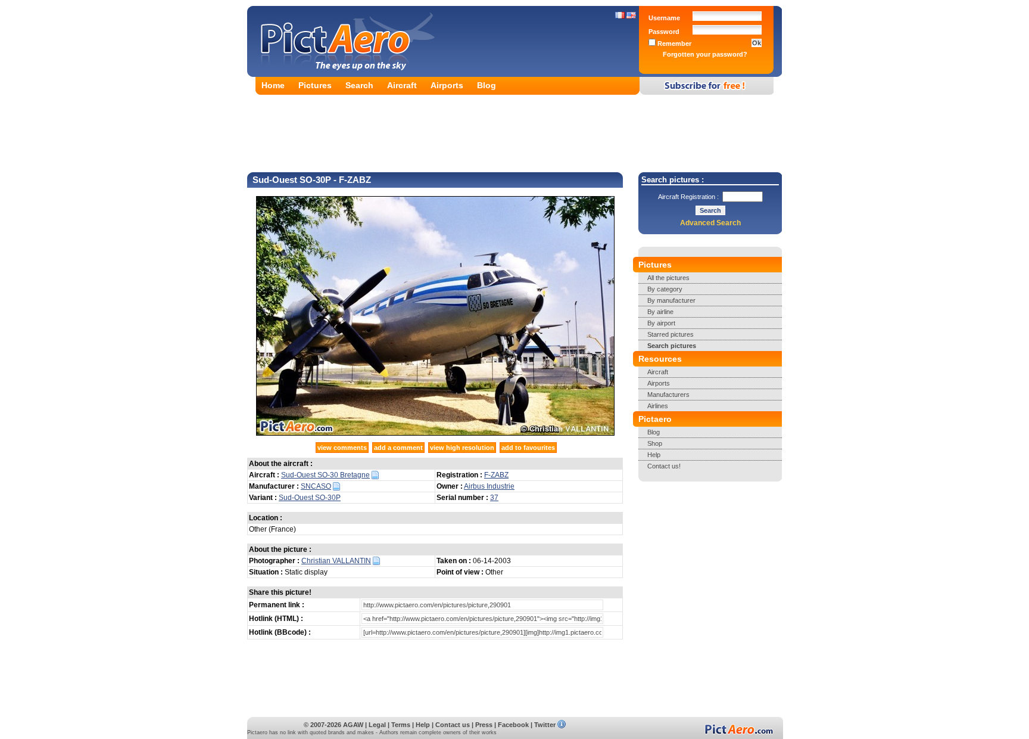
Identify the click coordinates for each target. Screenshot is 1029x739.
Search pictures (671, 345)
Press (483, 724)
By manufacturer (671, 300)
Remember (673, 43)
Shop (654, 443)
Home (273, 85)
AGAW (353, 724)
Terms (400, 724)
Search (359, 85)
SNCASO (316, 486)
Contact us (452, 724)
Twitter (545, 724)
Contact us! (664, 466)
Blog (486, 85)
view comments (342, 447)
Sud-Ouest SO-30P (310, 497)
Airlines (657, 405)
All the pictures (668, 277)
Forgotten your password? (705, 54)
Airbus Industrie (489, 486)
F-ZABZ (496, 475)
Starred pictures (670, 334)
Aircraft (402, 85)
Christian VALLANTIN (336, 561)
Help (653, 454)
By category (664, 289)
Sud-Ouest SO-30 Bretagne (325, 475)
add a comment (398, 447)
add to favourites (528, 447)
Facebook (513, 724)
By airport (661, 323)
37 (494, 497)
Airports (447, 85)
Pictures (315, 85)
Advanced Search (710, 223)
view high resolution (462, 447)
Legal (377, 724)
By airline (660, 311)
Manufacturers (668, 394)
